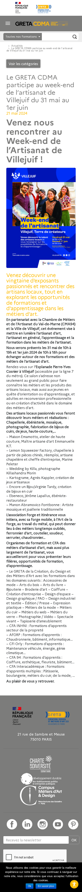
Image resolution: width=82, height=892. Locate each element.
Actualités (17, 45)
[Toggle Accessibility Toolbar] (74, 884)
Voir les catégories (23, 63)
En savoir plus (46, 886)
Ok (29, 886)
